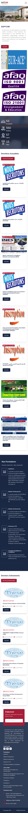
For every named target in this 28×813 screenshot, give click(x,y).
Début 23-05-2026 (8, 667)
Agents (8, 137)
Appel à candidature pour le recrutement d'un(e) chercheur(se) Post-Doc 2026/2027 (14, 293)
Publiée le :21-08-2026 (9, 164)
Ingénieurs (11, 468)
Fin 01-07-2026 (18, 606)
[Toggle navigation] (26, 3)
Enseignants (9, 123)
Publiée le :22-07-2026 (9, 309)
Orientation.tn (6, 783)
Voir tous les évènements (9, 580)
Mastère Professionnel (14, 491)
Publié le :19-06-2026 (9, 600)
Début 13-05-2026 (8, 698)
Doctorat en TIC (12, 526)
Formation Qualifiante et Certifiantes (11, 764)
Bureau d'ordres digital (11, 803)
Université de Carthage (8, 777)
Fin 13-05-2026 (18, 698)
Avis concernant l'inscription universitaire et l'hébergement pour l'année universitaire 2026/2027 (14, 329)
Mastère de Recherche (14, 509)
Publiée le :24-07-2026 (9, 273)
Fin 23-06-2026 (18, 637)
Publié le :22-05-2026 (9, 660)
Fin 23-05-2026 (18, 667)
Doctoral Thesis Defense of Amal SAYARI (14, 603)
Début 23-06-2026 (8, 637)
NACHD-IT (13, 810)
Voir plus (5, 46)
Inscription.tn (6, 780)
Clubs (7, 144)
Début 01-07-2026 (8, 606)
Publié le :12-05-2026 (9, 691)
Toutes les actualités (8, 158)
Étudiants (8, 130)
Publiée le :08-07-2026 (9, 381)
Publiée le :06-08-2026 (9, 237)
